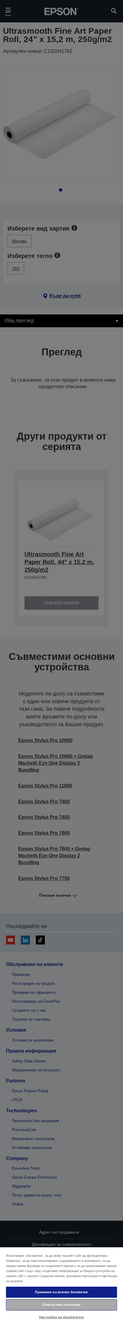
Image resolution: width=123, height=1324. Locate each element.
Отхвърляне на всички (61, 1304)
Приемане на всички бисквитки (61, 1292)
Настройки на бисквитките (61, 1317)
